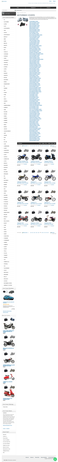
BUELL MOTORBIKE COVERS (34, 33)
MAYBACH (6, 167)
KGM (5, 137)
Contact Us (48, 7)
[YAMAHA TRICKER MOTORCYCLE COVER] (23, 175)
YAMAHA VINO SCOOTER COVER (48, 223)
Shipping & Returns (6, 450)
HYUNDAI (5, 122)
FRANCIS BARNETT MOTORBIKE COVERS (36, 53)
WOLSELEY (6, 278)
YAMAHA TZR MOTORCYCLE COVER (22, 223)
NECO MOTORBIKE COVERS (34, 97)
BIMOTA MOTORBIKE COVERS (34, 26)
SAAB (5, 225)
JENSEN (5, 135)
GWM (5, 109)
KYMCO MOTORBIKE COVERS (34, 76)
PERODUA (6, 197)
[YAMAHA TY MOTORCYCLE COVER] (50, 195)
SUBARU (5, 242)
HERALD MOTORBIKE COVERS (34, 60)
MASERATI (6, 165)
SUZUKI (5, 246)
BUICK (5, 47)
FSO (4, 96)
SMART (5, 233)
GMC (5, 103)
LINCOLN (5, 156)
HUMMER (5, 120)
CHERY (5, 58)
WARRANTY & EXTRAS (8, 285)
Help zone (4, 434)
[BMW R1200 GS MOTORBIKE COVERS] (9, 341)
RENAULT (5, 216)
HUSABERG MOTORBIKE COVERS (35, 64)
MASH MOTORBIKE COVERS (34, 86)
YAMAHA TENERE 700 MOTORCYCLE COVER (22, 162)
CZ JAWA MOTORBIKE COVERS (34, 41)
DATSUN (5, 77)
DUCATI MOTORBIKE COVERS (34, 47)
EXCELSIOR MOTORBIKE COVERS (35, 49)
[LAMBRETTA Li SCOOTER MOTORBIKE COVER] (9, 374)
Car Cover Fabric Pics (6, 441)
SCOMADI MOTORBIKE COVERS (34, 113)
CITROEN (5, 66)
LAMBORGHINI (6, 146)
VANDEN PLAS (6, 261)
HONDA (5, 116)
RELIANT (5, 214)
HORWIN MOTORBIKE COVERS (34, 63)
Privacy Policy (5, 438)
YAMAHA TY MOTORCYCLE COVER (49, 203)
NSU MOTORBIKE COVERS (33, 101)
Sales (52, 143)
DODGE (5, 81)
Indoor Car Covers (6, 447)
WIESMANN (6, 274)
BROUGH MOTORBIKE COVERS (34, 30)
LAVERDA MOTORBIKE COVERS (34, 79)
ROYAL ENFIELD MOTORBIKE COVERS (35, 110)
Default (49, 143)
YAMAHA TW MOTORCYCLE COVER (22, 203)
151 (32, 145)
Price (46, 143)
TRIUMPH (5, 257)
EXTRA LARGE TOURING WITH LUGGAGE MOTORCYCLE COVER (8, 331)
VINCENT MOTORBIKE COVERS (34, 129)
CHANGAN (6, 56)
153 (36, 145)
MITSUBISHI (6, 180)
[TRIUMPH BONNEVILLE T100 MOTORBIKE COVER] (9, 358)
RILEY (5, 218)
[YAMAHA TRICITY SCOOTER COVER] (50, 154)
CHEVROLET (6, 60)
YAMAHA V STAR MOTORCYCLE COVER (36, 223)
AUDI (5, 30)
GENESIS (5, 101)
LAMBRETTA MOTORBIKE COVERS (35, 78)
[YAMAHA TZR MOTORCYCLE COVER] (23, 216)
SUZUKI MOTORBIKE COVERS (34, 120)
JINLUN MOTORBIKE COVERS (34, 71)
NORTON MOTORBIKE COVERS (34, 99)
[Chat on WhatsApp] (55, 459)
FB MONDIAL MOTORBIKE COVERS (35, 52)
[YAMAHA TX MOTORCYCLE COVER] (36, 195)
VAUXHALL (6, 263)
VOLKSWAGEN (6, 268)
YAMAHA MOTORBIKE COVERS (34, 132)
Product (43, 143)
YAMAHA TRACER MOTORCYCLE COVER (36, 162)
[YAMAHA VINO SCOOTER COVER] (50, 216)
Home (18, 12)
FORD (5, 94)
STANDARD (6, 238)
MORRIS (5, 184)
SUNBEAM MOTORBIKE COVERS (34, 117)
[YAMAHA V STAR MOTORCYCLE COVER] (36, 216)
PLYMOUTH (6, 201)
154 (38, 145)
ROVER (5, 223)
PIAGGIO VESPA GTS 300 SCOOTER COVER (7, 399)
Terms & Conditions (44, 457)
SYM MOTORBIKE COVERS (33, 122)
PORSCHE (6, 208)
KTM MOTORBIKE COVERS (33, 75)
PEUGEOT (6, 199)
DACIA (5, 71)
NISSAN (5, 186)
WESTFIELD (6, 272)
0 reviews (25, 184)
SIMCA (5, 229)
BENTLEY (5, 36)
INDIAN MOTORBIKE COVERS (34, 68)
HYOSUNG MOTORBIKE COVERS (34, 67)
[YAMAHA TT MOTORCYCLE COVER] (36, 175)
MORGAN (5, 182)
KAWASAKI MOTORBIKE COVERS (34, 72)
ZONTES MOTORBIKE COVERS (34, 137)
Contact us (5, 436)
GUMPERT (6, 107)
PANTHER (5, 195)
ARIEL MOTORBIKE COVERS (34, 24)
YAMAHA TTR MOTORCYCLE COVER (49, 182)
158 (46, 145)
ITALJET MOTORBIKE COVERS (34, 70)
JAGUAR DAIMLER (7, 131)
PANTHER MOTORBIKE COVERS (34, 102)
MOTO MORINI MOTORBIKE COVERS (35, 91)
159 (47, 145)
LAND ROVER (6, 150)
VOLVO (5, 270)
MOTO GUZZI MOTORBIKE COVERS (35, 90)
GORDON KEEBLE (7, 105)
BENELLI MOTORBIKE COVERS (34, 25)
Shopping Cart (33, 7)
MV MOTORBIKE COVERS (33, 94)
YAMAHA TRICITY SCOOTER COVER (48, 162)
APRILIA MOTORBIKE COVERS (34, 22)
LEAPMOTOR (6, 152)
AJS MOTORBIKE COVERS (33, 21)
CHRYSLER (6, 64)
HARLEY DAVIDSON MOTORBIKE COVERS (36, 59)
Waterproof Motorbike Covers (7, 425)
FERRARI (5, 88)
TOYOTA (5, 253)
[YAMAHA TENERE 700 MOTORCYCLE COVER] (23, 154)
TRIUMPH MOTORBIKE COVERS (34, 125)
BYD (4, 49)
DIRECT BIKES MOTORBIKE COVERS (35, 45)
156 (42, 145)
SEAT (5, 227)
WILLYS (5, 276)
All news (4, 428)
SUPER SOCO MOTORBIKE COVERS (35, 118)
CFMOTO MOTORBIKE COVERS (34, 40)
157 (44, 145)
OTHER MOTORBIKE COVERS (34, 140)
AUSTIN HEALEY (7, 34)
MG (4, 176)
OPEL (5, 193)
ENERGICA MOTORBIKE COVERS (34, 48)
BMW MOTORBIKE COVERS (33, 28)
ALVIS (5, 26)
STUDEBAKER (6, 240)
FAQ (3, 452)
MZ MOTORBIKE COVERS (33, 95)
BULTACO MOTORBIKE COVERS (34, 36)
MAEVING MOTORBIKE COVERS (34, 83)
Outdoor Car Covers (6, 445)
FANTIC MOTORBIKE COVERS (34, 51)
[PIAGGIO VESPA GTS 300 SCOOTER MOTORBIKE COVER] (9, 391)
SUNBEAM (6, 244)
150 (31, 145)
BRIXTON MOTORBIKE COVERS (34, 29)
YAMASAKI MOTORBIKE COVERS (34, 133)
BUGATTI (5, 45)
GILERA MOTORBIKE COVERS (34, 56)
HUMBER (5, 118)
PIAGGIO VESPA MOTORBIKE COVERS (35, 105)
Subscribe (7, 428)
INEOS (5, 124)
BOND (5, 41)
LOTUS (5, 161)
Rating (55, 143)
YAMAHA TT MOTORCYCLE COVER (36, 182)
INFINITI (5, 126)
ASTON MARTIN (7, 28)
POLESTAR (6, 203)
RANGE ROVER (6, 212)
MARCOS (5, 163)
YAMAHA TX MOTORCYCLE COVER (36, 203)
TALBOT (5, 248)
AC (4, 19)
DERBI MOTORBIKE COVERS (34, 44)
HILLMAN (5, 111)
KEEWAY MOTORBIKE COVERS (34, 74)
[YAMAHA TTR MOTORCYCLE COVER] (50, 175)
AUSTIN (5, 32)
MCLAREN (6, 171)
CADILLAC (6, 51)
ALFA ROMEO (6, 21)
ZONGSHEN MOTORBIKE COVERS (35, 136)
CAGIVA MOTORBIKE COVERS (34, 37)
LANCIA (5, 148)
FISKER (5, 92)
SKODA (5, 231)
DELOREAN (6, 79)
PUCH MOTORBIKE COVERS (34, 106)
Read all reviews (5, 312)
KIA (4, 139)
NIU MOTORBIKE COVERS (33, 98)
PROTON (5, 210)
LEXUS (5, 154)
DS (4, 86)
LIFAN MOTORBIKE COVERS (34, 82)
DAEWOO (5, 73)
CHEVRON (6, 62)
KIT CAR (5, 141)
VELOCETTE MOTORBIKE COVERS (35, 128)
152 (34, 145)
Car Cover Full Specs (6, 443)
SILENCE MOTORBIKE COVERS (34, 114)
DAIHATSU (6, 75)
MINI (4, 178)
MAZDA (5, 169)
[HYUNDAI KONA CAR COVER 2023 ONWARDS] (8, 301)
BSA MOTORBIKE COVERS (33, 32)
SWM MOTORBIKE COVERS (33, 121)
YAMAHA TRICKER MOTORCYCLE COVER (22, 182)
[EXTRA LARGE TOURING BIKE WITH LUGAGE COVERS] (9, 323)
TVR (4, 259)
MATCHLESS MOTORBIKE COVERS (35, 87)
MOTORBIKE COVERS (8, 283)
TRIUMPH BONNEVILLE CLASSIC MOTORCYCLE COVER (9, 365)
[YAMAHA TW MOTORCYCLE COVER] (23, 195)
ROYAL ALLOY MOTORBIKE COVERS (35, 109)
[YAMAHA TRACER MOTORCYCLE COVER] (36, 154)
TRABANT (5, 255)
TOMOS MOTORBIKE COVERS (34, 124)
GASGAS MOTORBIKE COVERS (34, 55)
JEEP (5, 133)
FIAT (4, 90)
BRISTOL (5, 43)
